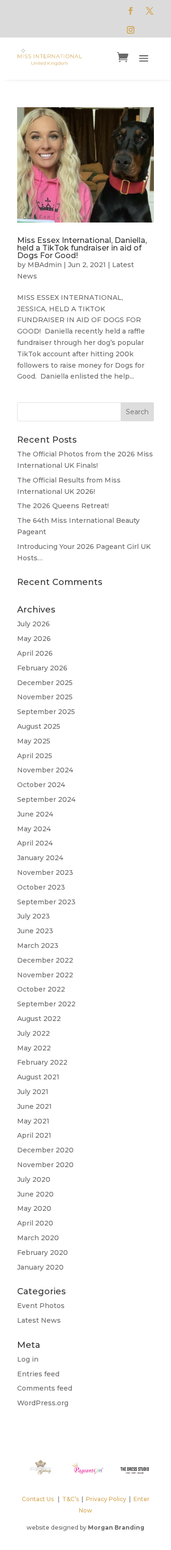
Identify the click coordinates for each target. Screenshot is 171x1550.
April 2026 (35, 653)
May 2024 (34, 829)
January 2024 (40, 858)
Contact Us (38, 1499)
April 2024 (35, 843)
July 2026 (33, 624)
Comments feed (44, 1388)
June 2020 (35, 1194)
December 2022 (45, 960)
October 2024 (41, 784)
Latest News (39, 1320)
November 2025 (45, 697)
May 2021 (33, 1121)
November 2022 (45, 975)
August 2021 (38, 1077)
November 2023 (45, 872)
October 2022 (41, 989)
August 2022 (39, 1018)
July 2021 (32, 1091)
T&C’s (70, 1499)
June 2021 (34, 1106)
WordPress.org (42, 1403)
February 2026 (42, 668)
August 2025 (38, 726)
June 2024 (35, 814)
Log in (27, 1359)
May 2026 (34, 638)
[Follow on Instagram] (130, 29)
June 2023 (35, 931)
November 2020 (45, 1164)
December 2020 (45, 1150)
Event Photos (41, 1305)
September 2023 (46, 902)
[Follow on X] (149, 11)
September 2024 (46, 799)
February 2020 (42, 1252)
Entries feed (38, 1374)
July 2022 (33, 1033)
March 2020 (38, 1238)
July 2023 (33, 916)
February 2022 (42, 1062)
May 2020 (34, 1208)
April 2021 (34, 1135)
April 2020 (35, 1223)
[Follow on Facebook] (130, 11)
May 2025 (33, 741)
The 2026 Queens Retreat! (63, 505)
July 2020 (33, 1179)
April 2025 (34, 756)
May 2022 (34, 1048)
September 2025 (46, 711)
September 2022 (46, 1004)
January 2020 (40, 1267)
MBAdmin (45, 264)
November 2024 (45, 770)
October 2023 (41, 887)
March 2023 (37, 945)
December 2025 (45, 682)
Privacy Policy (106, 1499)
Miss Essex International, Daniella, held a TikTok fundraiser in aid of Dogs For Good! (82, 248)
